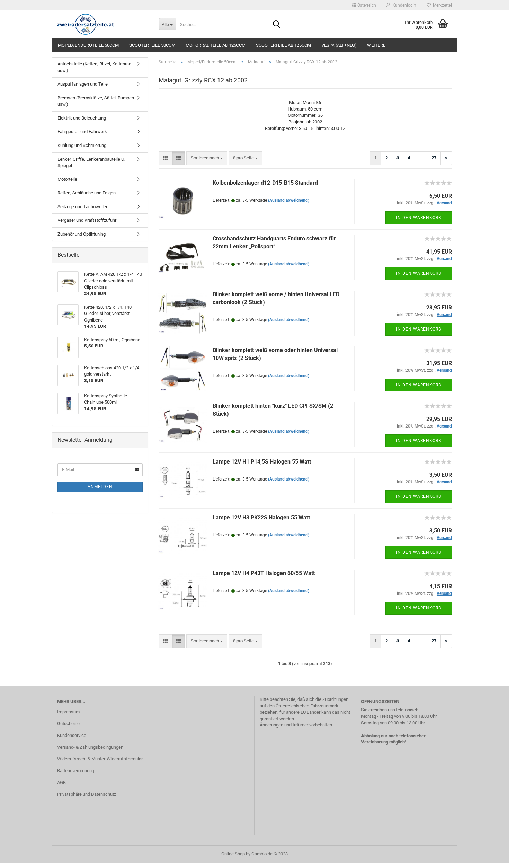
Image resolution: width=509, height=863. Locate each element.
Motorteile (67, 179)
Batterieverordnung (75, 770)
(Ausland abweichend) (288, 200)
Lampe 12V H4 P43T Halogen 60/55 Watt (264, 573)
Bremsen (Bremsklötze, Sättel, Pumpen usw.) (95, 101)
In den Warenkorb (418, 217)
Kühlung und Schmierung (81, 145)
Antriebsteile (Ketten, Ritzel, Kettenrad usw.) (94, 67)
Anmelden (100, 486)
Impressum (68, 711)
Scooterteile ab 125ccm (283, 45)
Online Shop (233, 853)
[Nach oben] (490, 852)
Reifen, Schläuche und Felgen (86, 192)
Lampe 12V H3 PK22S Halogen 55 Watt (261, 517)
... (421, 157)
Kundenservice (71, 735)
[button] (364, 5)
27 (433, 157)
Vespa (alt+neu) (339, 45)
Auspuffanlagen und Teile (82, 84)
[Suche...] (276, 24)
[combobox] (206, 158)
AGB (61, 782)
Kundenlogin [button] (403, 5)
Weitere (376, 45)
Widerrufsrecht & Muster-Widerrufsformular (100, 758)
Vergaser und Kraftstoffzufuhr (86, 220)
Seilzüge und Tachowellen (82, 206)
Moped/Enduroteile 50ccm (88, 45)
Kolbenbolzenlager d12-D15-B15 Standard (265, 182)
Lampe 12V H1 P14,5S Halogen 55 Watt (262, 461)
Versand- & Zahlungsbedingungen (90, 747)
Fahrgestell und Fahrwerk (82, 131)
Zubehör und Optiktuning (81, 234)
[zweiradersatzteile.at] (102, 24)
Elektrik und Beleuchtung (81, 118)
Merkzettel (441, 5)
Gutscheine (68, 723)
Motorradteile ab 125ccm (215, 45)
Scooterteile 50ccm (152, 45)
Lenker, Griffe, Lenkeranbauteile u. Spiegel (91, 162)
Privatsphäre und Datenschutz (86, 794)
